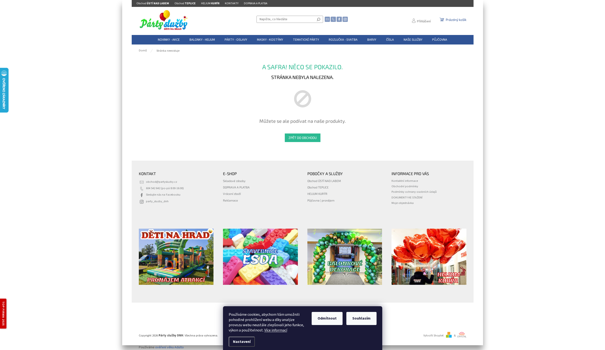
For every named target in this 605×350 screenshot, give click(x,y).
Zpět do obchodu (303, 138)
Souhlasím (361, 318)
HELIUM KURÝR (317, 194)
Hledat (319, 19)
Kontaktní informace (405, 181)
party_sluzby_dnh (157, 201)
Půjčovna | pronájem (320, 200)
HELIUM (210, 3)
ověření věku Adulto (169, 347)
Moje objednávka (403, 203)
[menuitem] (168, 39)
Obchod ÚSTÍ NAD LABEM (324, 181)
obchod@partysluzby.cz (161, 182)
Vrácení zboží (232, 194)
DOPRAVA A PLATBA (255, 3)
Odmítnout (327, 318)
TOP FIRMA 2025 (3, 313)
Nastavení (242, 341)
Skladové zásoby (234, 181)
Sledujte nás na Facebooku (163, 194)
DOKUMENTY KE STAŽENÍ (407, 197)
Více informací (275, 330)
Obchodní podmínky (405, 186)
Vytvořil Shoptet (433, 335)
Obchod (152, 3)
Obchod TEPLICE (318, 187)
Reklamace (230, 200)
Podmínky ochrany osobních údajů (414, 192)
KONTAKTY (231, 3)
